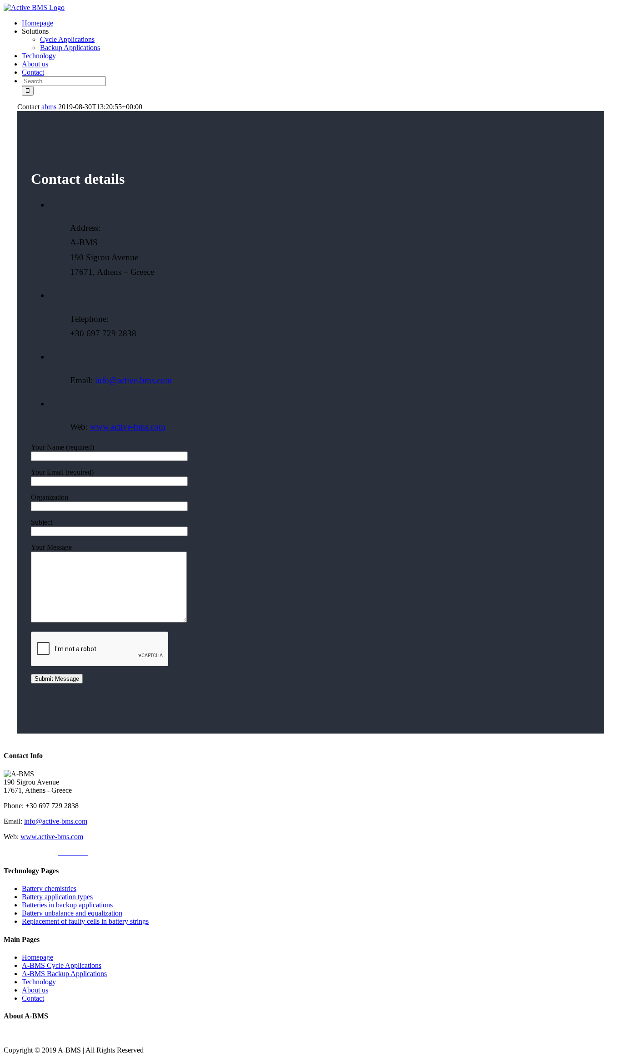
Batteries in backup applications (67, 905)
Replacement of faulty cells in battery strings (85, 921)
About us (35, 990)
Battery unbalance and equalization (72, 913)
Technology (39, 982)
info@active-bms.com (133, 380)
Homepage (37, 957)
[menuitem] (319, 23)
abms (48, 107)
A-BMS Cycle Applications (61, 965)
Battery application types (57, 897)
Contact (33, 998)
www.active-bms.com (127, 426)
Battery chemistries (49, 888)
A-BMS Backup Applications (64, 973)
